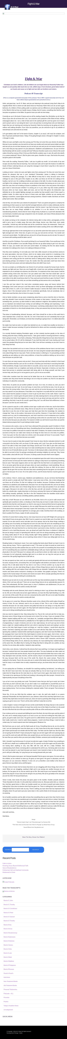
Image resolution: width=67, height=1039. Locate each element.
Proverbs (6, 997)
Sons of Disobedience (9, 868)
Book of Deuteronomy (10, 933)
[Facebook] (3, 1020)
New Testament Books (11, 981)
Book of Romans (9, 969)
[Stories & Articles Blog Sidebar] (9, 891)
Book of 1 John (8, 900)
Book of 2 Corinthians (10, 908)
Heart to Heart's (8, 973)
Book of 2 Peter (8, 912)
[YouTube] (10, 1020)
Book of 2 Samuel (9, 916)
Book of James (8, 945)
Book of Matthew (9, 961)
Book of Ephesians (9, 937)
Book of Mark (8, 957)
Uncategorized (8, 1009)
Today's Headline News (11, 1005)
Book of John (8, 949)
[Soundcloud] (17, 1020)
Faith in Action (7, 863)
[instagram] (56, 1032)
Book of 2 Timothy (9, 920)
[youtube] (59, 1032)
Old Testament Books (10, 985)
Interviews (7, 977)
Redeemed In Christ (9, 872)
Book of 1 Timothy (9, 904)
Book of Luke (8, 953)
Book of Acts (7, 925)
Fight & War (33, 79)
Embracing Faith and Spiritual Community (15, 870)
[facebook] (51, 1032)
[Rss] (14, 1020)
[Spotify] (12, 1020)
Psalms (6, 1001)
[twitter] (54, 1032)
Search (8, 849)
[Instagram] (7, 1020)
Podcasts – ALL (8, 993)
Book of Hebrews (9, 941)
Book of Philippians (10, 965)
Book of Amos (8, 929)
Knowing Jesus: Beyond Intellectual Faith (15, 865)
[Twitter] (5, 1020)
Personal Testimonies (10, 989)
